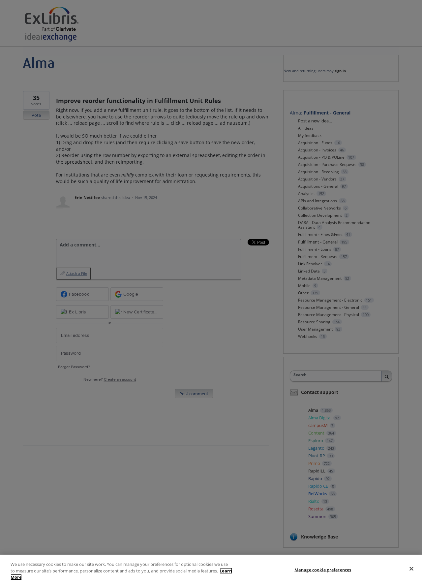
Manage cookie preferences (322, 569)
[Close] (411, 568)
